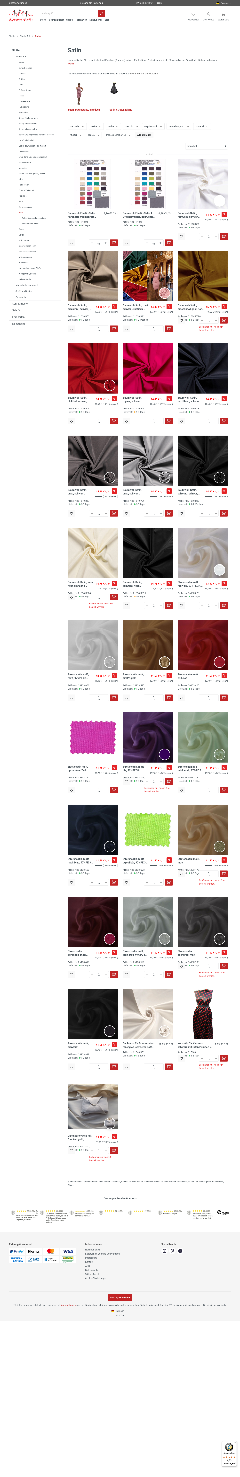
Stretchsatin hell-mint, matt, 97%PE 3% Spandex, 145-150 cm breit (190, 768)
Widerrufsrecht (92, 1274)
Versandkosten (68, 1305)
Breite (94, 126)
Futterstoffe (24, 107)
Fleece (21, 96)
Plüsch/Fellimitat (26, 190)
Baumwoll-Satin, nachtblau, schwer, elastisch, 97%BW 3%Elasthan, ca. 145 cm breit (189, 399)
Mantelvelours (25, 162)
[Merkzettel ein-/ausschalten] (71, 242)
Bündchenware (25, 68)
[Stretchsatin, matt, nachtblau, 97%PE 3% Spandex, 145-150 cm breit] (93, 829)
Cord (21, 85)
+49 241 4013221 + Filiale (149, 3)
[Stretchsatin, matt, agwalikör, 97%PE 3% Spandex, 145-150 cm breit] (148, 829)
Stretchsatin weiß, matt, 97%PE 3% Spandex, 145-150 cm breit (80, 676)
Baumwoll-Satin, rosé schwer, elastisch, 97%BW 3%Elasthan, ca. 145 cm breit (135, 307)
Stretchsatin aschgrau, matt (186, 953)
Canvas (22, 73)
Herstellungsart (177, 126)
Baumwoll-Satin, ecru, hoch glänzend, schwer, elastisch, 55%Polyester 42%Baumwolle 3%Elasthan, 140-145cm (81, 584)
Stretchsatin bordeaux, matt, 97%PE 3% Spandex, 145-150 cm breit (79, 953)
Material (199, 126)
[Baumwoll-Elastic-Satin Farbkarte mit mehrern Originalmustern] (93, 184)
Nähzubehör (19, 323)
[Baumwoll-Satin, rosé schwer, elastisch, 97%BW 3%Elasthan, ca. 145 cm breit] (148, 276)
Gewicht (129, 126)
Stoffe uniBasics (24, 291)
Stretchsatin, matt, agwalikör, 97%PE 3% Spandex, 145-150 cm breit (135, 860)
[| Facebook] (180, 1251)
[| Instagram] (165, 1251)
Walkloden (23, 263)
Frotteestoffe (24, 101)
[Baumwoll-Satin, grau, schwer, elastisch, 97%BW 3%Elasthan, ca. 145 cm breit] (93, 460)
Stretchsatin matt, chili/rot (188, 676)
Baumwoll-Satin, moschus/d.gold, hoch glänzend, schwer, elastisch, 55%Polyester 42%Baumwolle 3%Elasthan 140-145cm (191, 307)
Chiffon (22, 79)
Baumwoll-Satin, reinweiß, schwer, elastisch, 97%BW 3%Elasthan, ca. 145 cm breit (189, 215)
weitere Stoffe (25, 279)
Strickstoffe (24, 240)
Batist (21, 62)
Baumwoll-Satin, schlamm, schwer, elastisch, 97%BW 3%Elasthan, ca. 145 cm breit (79, 307)
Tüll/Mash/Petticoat (27, 251)
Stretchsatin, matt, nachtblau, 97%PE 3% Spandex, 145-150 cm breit (80, 860)
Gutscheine (21, 297)
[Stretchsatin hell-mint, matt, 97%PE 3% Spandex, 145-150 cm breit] (203, 737)
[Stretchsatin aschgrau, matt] (203, 922)
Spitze (21, 235)
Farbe (111, 126)
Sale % (16, 310)
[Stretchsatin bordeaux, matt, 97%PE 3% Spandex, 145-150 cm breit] (93, 922)
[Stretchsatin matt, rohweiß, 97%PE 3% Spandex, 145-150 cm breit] (203, 553)
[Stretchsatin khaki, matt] (203, 829)
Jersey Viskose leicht (28, 124)
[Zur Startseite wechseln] (21, 15)
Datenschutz (91, 1270)
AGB (87, 1266)
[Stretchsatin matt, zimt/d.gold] (148, 645)
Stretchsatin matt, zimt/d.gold (133, 676)
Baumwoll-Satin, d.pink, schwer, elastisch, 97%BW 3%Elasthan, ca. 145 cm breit (134, 399)
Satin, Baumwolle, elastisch (34, 218)
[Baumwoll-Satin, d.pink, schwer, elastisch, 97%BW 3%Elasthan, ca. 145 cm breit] (148, 368)
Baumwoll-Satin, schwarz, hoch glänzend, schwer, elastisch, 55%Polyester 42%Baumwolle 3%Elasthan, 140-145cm (133, 584)
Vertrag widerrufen (120, 1297)
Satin (21, 212)
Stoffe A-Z (21, 56)
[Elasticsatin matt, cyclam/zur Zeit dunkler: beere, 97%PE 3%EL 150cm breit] (93, 737)
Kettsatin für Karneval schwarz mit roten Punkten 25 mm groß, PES (195, 1045)
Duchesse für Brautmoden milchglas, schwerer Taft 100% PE (138, 1045)
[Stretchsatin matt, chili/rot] (203, 645)
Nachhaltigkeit (92, 1249)
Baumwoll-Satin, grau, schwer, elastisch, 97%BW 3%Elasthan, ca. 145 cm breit (79, 491)
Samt (21, 201)
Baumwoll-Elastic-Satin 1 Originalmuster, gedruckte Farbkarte (138, 215)
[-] (92, 243)
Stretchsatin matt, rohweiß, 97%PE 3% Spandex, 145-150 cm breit (190, 584)
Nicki (21, 179)
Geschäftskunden (18, 3)
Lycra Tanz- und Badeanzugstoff (33, 157)
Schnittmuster (20, 303)
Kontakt (89, 1262)
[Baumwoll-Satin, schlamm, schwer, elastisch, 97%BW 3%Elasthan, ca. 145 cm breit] (93, 276)
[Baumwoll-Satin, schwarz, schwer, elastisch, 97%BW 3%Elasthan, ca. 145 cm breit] (203, 460)
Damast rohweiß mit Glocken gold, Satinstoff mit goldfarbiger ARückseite (79, 1137)
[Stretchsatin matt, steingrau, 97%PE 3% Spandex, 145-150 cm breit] (148, 922)
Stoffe (16, 50)
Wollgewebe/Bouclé (27, 274)
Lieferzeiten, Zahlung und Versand (102, 1253)
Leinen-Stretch (25, 151)
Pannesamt (24, 185)
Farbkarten (18, 317)
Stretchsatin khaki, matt (189, 860)
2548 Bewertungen (19, 1231)
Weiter (71, 63)
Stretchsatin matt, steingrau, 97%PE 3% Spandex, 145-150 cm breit (135, 953)
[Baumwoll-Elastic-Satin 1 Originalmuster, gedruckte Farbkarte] (148, 184)
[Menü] (235, 1443)
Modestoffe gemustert (27, 285)
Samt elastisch (25, 207)
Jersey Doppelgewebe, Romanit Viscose (36, 135)
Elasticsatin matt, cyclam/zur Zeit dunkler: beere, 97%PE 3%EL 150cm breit (79, 768)
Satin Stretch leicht (30, 224)
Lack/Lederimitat (26, 140)
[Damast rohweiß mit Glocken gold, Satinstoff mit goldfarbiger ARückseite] (93, 1106)
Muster (74, 135)
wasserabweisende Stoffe (30, 268)
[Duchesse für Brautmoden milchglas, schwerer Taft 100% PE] (148, 1014)
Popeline (22, 196)
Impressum (91, 1258)
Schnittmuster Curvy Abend (144, 73)
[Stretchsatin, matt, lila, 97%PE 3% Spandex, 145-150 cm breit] (148, 737)
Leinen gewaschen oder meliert (32, 146)
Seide (21, 229)
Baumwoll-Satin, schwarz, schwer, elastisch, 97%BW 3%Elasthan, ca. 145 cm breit (189, 491)
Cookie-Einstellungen (95, 1278)
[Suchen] (101, 13)
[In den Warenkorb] (114, 242)
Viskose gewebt (25, 257)
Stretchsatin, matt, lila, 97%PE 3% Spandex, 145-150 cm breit (135, 768)
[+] (106, 243)
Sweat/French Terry (27, 246)
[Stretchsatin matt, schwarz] (93, 1014)
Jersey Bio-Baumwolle (28, 118)
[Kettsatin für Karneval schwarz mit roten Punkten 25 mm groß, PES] (203, 1014)
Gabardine (23, 112)
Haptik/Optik (151, 126)
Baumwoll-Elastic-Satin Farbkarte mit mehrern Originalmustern (81, 215)
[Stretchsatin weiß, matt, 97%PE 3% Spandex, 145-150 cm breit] (93, 645)
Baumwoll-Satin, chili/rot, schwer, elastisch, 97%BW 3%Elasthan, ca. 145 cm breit (79, 399)
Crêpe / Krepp (25, 90)
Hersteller (75, 126)
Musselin (23, 168)
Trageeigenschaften (116, 135)
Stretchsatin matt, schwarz (78, 1045)
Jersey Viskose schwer (29, 129)
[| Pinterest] (173, 1251)
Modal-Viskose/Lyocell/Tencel (32, 174)
